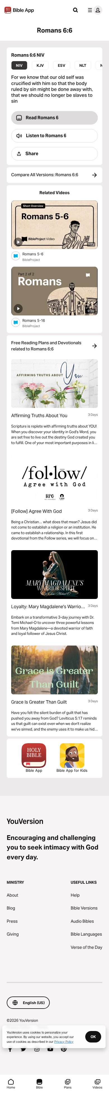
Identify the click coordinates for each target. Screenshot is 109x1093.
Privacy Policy (64, 1041)
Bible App (34, 770)
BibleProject (31, 260)
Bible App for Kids (71, 770)
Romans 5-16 (38, 320)
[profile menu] (94, 10)
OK (93, 1036)
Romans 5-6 (37, 253)
